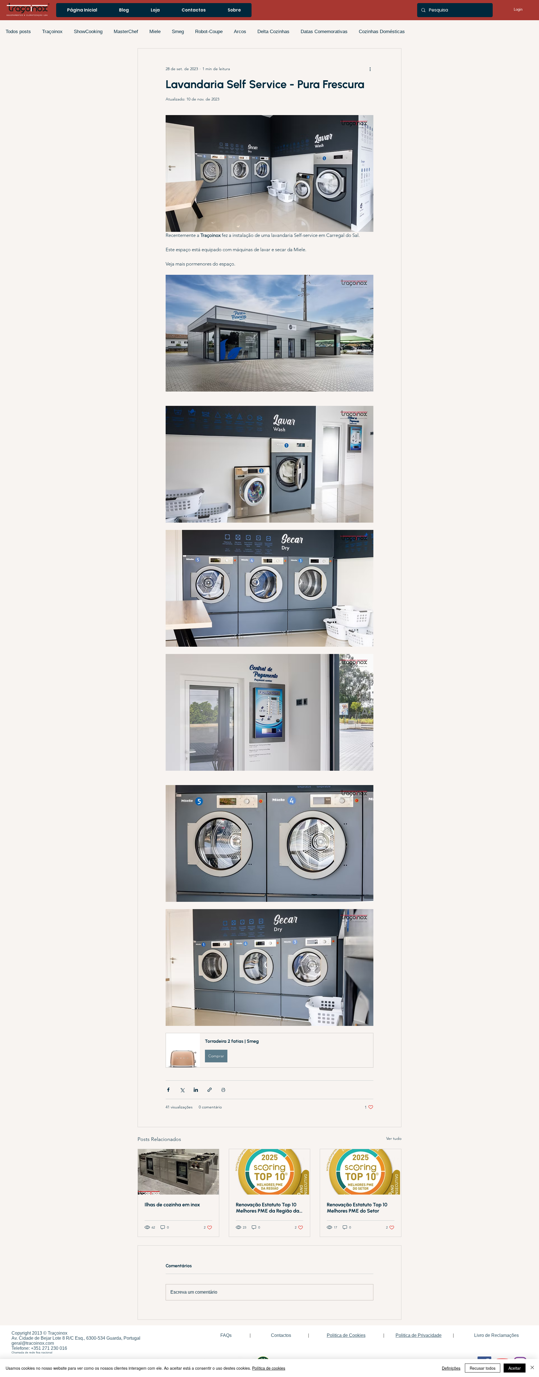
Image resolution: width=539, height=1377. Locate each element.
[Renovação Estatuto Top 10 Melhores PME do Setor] (360, 1172)
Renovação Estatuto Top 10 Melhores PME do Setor (357, 1208)
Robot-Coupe (209, 31)
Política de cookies (268, 1368)
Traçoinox (52, 31)
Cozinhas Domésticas (382, 31)
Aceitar (514, 1368)
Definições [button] (451, 1368)
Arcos (240, 31)
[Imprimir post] (223, 1089)
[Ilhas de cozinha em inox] (178, 1172)
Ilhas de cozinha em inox (172, 1205)
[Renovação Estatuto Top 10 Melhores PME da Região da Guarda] (269, 1172)
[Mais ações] (370, 68)
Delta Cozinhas (273, 31)
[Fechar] (532, 1368)
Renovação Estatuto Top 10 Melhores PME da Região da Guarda (267, 1208)
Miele (155, 31)
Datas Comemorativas (324, 31)
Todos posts (18, 31)
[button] (269, 1050)
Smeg (178, 31)
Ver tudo (393, 1138)
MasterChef (126, 31)
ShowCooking (88, 31)
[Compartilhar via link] (209, 1089)
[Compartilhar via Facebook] (168, 1089)
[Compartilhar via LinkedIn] (195, 1089)
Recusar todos (482, 1368)
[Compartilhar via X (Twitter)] (182, 1089)
